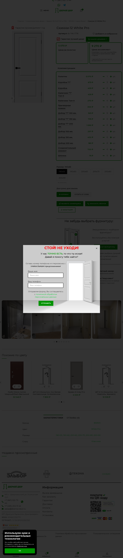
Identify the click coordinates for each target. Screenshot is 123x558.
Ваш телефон (34, 281)
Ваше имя (32, 271)
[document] (61, 279)
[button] (97, 248)
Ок (20, 551)
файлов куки (22, 546)
